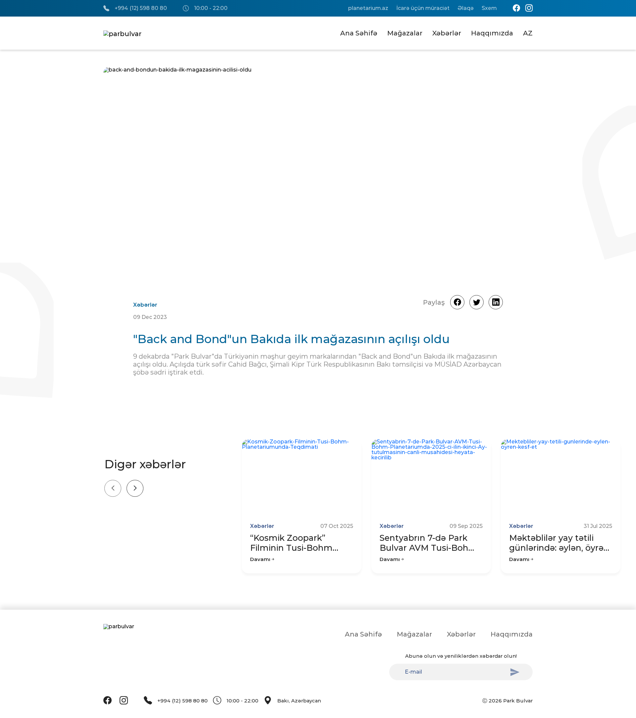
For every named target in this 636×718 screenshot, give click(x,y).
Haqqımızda (492, 33)
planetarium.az (368, 8)
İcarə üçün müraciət (423, 8)
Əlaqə (465, 8)
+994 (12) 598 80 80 (141, 8)
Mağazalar (404, 33)
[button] (507, 175)
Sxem (489, 8)
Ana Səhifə (358, 33)
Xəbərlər (446, 33)
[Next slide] (135, 488)
